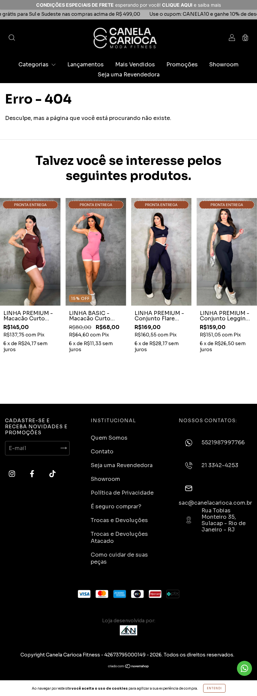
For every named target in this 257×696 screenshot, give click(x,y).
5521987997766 (223, 442)
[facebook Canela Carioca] (32, 474)
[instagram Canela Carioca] (12, 474)
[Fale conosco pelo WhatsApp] (244, 668)
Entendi (214, 688)
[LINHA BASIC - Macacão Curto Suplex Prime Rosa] (96, 252)
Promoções (182, 64)
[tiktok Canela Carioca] (52, 474)
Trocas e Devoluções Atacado (119, 537)
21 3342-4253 (219, 465)
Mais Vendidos (135, 64)
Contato (102, 451)
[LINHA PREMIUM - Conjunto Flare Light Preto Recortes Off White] (161, 252)
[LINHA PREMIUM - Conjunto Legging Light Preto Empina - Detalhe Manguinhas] (226, 252)
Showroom (224, 64)
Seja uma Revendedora (129, 74)
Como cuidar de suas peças (119, 558)
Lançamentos (85, 64)
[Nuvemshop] (129, 666)
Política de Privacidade (122, 492)
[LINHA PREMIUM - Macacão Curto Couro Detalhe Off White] (30, 252)
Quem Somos (109, 437)
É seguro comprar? (116, 506)
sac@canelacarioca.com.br (215, 502)
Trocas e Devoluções (119, 520)
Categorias (34, 64)
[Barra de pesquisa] (11, 38)
